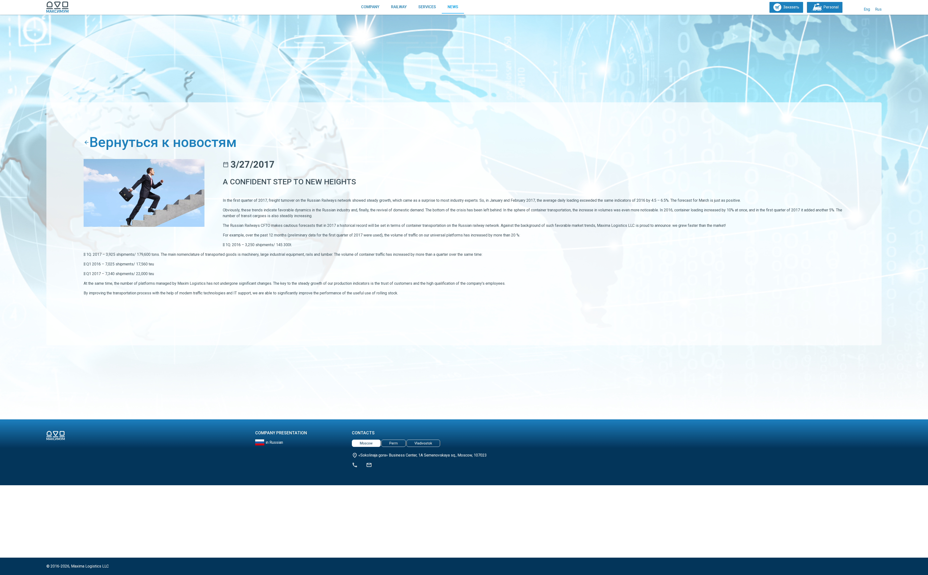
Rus (878, 9)
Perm (393, 443)
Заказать (791, 7)
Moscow (366, 443)
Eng (867, 9)
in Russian (274, 442)
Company (370, 7)
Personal (831, 7)
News (453, 7)
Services (427, 7)
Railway (399, 7)
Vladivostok (423, 443)
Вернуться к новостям (163, 142)
